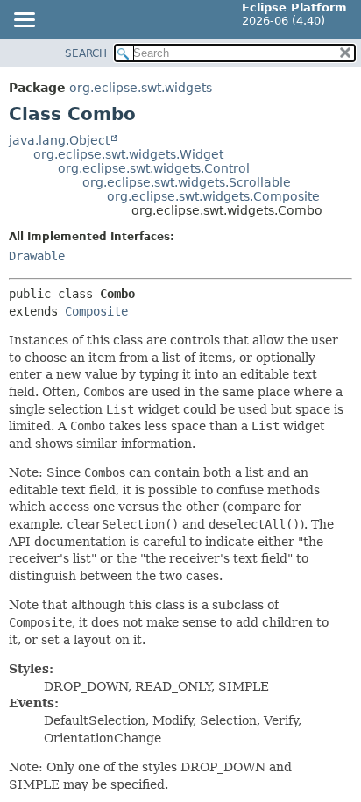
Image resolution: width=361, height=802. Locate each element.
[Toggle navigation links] (24, 21)
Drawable (37, 256)
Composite (96, 311)
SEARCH (86, 53)
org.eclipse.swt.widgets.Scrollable (186, 182)
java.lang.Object (59, 140)
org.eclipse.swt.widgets (140, 88)
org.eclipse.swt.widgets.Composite (213, 196)
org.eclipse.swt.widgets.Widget (128, 154)
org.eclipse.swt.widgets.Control (154, 168)
